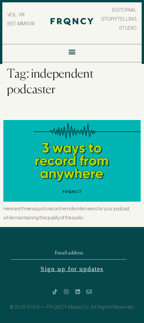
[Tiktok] (55, 291)
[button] (72, 51)
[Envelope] (89, 291)
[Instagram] (66, 291)
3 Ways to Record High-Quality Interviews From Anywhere (48, 110)
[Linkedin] (77, 291)
